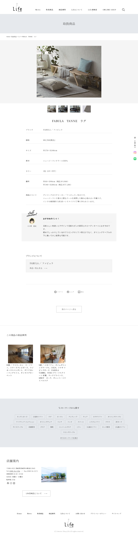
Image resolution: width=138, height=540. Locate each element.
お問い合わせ (80, 513)
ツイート (60, 292)
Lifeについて (76, 10)
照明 (51, 427)
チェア (85, 417)
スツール (81, 422)
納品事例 (62, 10)
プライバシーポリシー (98, 513)
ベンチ (59, 422)
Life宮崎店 (92, 10)
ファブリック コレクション (25, 422)
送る (82, 292)
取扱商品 (49, 10)
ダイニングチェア (46, 422)
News (38, 10)
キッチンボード (22, 417)
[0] (51, 108)
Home (8, 36)
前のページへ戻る (69, 309)
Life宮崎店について (34, 493)
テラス (107, 422)
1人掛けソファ (38, 417)
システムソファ (94, 422)
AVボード (119, 422)
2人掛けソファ (120, 427)
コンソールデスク (65, 427)
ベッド (70, 422)
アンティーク (73, 417)
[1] (63, 108)
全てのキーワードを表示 (69, 438)
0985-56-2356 (14, 471)
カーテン (60, 417)
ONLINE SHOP (109, 10)
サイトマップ (116, 513)
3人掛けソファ (92, 427)
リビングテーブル (69, 432)
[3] (87, 108)
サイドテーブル (18, 427)
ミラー (79, 427)
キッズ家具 (106, 427)
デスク (42, 427)
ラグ (19, 36)
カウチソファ (97, 417)
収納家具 (32, 427)
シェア (72, 292)
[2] (75, 108)
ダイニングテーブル (114, 417)
